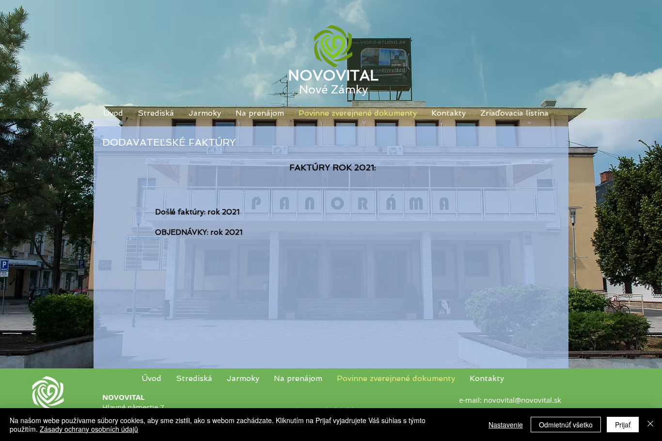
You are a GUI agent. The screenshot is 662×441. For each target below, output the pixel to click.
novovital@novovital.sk (522, 400)
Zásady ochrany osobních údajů (89, 429)
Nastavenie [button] (506, 424)
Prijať (622, 424)
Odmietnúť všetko (566, 424)
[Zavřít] (650, 424)
